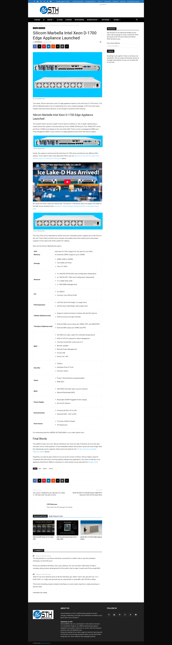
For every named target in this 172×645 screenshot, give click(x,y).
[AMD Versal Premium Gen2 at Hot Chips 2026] (67, 527)
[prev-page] (34, 543)
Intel (40, 468)
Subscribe (122, 1)
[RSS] (40, 1)
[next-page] (37, 543)
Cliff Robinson (38, 42)
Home (34, 25)
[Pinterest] (44, 46)
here (99, 634)
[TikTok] (44, 1)
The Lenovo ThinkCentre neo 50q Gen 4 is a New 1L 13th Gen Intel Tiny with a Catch (49, 494)
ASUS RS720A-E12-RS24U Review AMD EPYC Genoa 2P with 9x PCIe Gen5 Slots (87, 494)
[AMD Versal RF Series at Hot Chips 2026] (44, 527)
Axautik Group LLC (45, 643)
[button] (136, 20)
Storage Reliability (90, 1)
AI (43, 20)
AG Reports (115, 1)
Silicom (45, 468)
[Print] (62, 46)
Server (49, 20)
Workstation (92, 20)
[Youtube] (50, 1)
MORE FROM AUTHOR (56, 516)
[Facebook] (34, 1)
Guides (116, 20)
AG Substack (107, 1)
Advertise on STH (66, 622)
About (99, 1)
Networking (79, 20)
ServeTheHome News (78, 1)
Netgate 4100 (93, 462)
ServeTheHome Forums (133, 1)
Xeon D (51, 468)
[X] (47, 1)
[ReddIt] (53, 46)
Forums (37, 20)
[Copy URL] (67, 46)
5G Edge (60, 20)
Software (105, 20)
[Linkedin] (37, 1)
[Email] (58, 46)
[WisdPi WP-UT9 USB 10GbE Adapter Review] (91, 527)
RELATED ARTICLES (40, 516)
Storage (68, 20)
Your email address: (113, 43)
